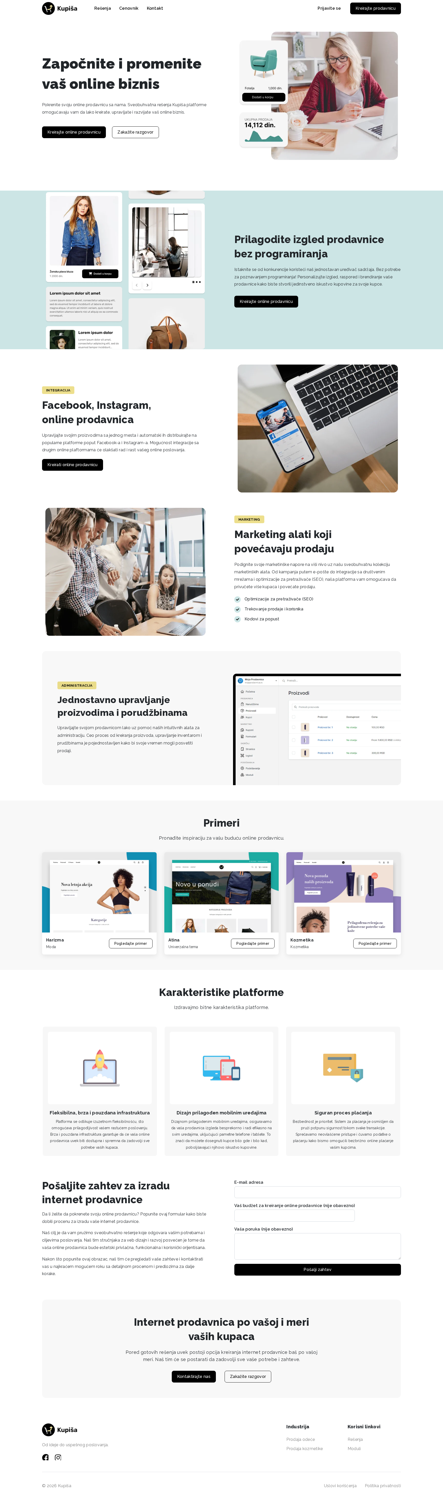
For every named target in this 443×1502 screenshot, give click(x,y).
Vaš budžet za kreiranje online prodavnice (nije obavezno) (294, 1205)
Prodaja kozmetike (304, 1448)
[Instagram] (58, 1457)
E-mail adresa (248, 1182)
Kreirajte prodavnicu (376, 8)
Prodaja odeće (300, 1439)
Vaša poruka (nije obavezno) (263, 1229)
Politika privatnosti (383, 1485)
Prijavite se (329, 8)
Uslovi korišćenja (340, 1485)
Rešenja (355, 1439)
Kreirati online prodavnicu (72, 464)
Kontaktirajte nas (193, 1376)
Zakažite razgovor (135, 132)
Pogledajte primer (130, 943)
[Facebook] (46, 1457)
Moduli (354, 1448)
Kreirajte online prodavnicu (73, 132)
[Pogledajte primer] (99, 892)
